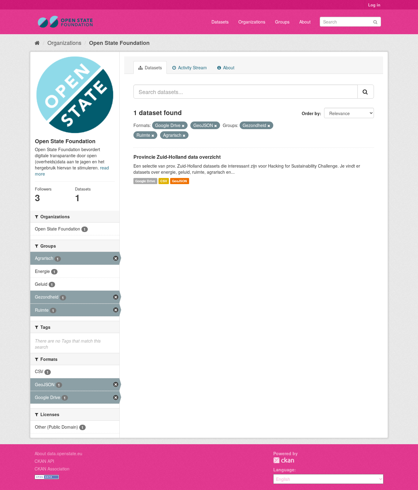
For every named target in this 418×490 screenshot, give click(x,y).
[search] (365, 92)
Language (283, 469)
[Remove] (183, 125)
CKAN (283, 460)
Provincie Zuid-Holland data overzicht (177, 156)
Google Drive (145, 181)
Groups (282, 22)
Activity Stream (192, 67)
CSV (163, 181)
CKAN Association (52, 469)
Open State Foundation (119, 43)
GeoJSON (179, 181)
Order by (311, 113)
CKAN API (44, 461)
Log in (374, 5)
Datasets (220, 22)
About (305, 22)
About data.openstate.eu (58, 453)
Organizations (251, 22)
